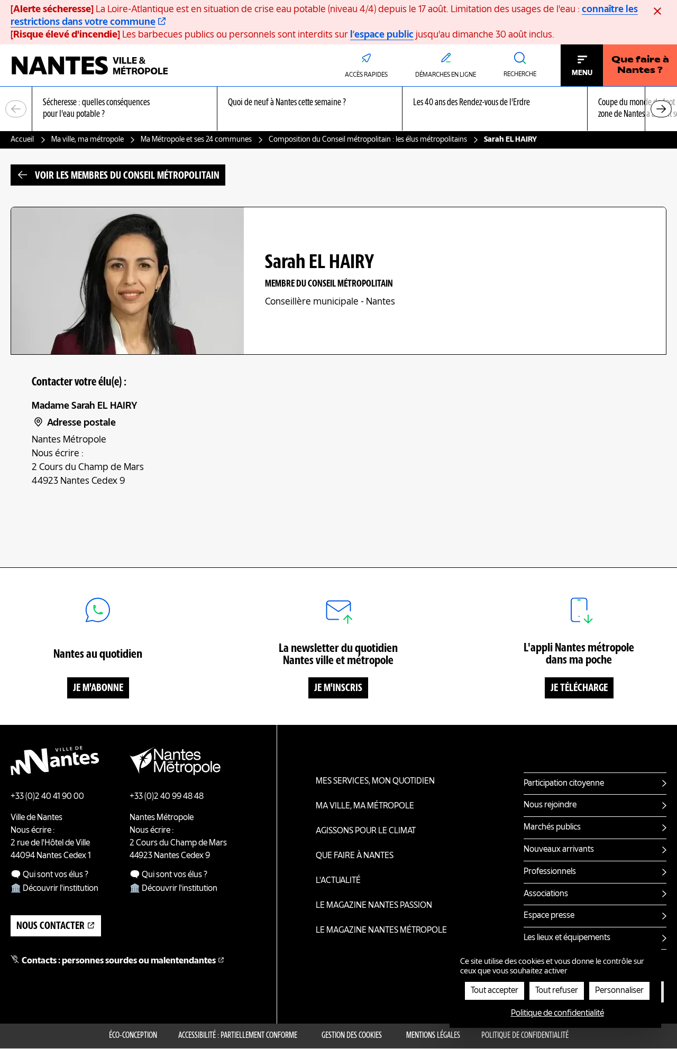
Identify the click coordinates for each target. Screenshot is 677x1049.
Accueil (22, 139)
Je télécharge (579, 688)
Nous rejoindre (550, 805)
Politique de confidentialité (525, 1036)
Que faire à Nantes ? (640, 65)
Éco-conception (133, 1036)
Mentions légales (433, 1036)
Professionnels (550, 872)
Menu (582, 73)
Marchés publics (552, 827)
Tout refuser (556, 991)
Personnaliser (619, 991)
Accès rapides (366, 75)
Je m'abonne (98, 688)
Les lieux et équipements (567, 938)
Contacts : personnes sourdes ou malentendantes (119, 961)
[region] (338, 109)
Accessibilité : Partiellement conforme (237, 1036)
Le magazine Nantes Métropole (381, 930)
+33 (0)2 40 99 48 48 (167, 797)
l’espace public (382, 35)
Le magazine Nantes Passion (374, 905)
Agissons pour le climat (366, 831)
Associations (546, 894)
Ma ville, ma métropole (87, 139)
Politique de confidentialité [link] (557, 1013)
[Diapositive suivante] (661, 108)
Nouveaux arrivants (559, 849)
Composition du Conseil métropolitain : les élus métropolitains (368, 139)
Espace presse (549, 916)
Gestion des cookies (352, 1036)
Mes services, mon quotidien (375, 781)
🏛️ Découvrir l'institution (54, 889)
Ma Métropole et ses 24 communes (196, 139)
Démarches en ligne (445, 75)
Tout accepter (494, 991)
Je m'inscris (338, 688)
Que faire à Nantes (355, 856)
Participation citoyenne (564, 783)
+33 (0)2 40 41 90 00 (47, 797)
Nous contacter (50, 926)
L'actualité (338, 881)
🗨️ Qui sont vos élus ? (49, 875)
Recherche (520, 74)
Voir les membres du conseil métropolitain (127, 176)
